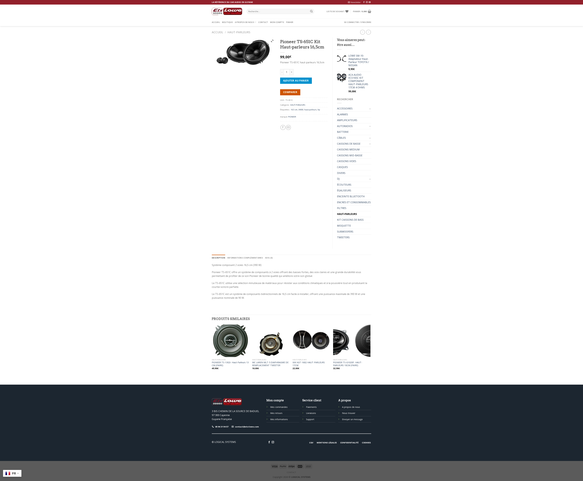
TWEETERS (343, 237)
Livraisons (311, 413)
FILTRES (341, 208)
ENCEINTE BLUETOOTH (351, 196)
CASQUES (342, 167)
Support (310, 419)
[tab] (218, 258)
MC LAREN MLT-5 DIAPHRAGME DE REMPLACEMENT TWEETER (270, 364)
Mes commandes (279, 407)
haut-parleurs (310, 109)
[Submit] (311, 11)
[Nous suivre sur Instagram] (367, 2)
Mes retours (276, 413)
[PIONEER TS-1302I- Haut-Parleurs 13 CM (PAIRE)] (230, 341)
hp (319, 109)
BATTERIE (343, 132)
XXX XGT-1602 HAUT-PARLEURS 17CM (309, 364)
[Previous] (212, 349)
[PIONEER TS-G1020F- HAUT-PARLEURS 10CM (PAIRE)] (352, 341)
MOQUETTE (344, 225)
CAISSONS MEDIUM (348, 149)
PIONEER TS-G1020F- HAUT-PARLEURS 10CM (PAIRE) (347, 364)
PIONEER (292, 116)
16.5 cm (294, 109)
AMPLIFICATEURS (347, 120)
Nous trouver (348, 413)
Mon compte (277, 22)
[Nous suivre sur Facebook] (364, 2)
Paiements (311, 407)
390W (300, 109)
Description (218, 257)
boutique (227, 22)
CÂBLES (341, 137)
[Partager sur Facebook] (282, 127)
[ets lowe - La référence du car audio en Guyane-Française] (227, 11)
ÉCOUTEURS (344, 184)
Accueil (216, 22)
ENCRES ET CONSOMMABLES (354, 202)
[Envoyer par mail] (288, 127)
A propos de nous (244, 22)
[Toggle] (370, 108)
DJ (338, 178)
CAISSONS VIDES (346, 161)
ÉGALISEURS (344, 190)
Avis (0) (269, 257)
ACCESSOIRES (345, 108)
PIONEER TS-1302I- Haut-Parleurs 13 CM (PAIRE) (230, 364)
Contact (263, 22)
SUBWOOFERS (345, 231)
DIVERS (341, 173)
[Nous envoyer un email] (370, 2)
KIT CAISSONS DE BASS (350, 219)
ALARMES (342, 114)
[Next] (370, 349)
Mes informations (279, 419)
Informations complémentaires (245, 257)
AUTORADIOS (345, 126)
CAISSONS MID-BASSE (349, 155)
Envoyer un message (352, 419)
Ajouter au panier (296, 80)
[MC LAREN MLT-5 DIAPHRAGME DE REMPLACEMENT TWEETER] (271, 341)
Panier (289, 22)
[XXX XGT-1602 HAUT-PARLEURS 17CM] (311, 341)
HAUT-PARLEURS (238, 32)
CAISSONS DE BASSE (348, 143)
